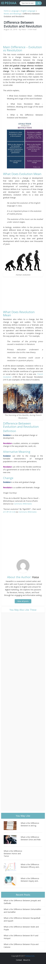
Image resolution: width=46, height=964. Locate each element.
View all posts (23, 601)
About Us (26, 960)
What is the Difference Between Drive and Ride (31, 838)
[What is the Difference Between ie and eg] (12, 825)
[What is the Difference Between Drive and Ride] (12, 839)
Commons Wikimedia (22, 503)
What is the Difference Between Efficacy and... (30, 865)
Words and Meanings (12, 13)
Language (15, 11)
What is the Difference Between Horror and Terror (13, 853)
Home (6, 11)
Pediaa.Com (29, 956)
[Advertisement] (24, 39)
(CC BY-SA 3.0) (9, 512)
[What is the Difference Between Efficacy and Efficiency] (12, 867)
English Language (28, 11)
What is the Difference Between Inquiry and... (30, 879)
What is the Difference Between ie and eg (30, 824)
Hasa (23, 29)
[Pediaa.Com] (8, 3)
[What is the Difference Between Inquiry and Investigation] (12, 881)
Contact (19, 960)
